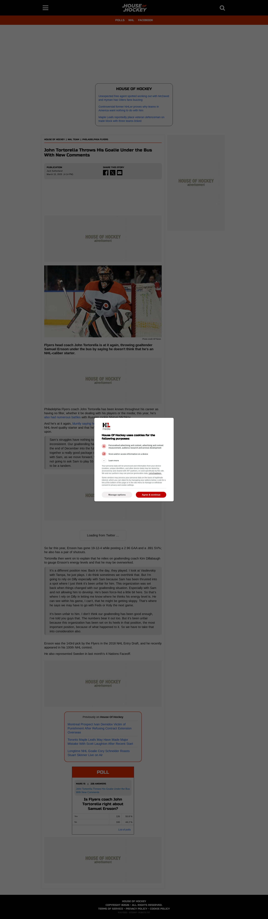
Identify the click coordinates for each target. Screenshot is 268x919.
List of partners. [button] (155, 473)
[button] (134, 460)
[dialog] (134, 459)
